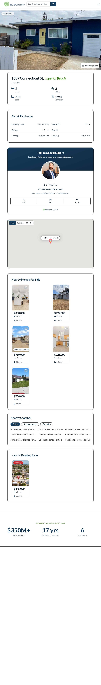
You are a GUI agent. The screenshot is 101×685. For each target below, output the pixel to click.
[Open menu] (98, 4)
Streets (29, 223)
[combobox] (38, 3)
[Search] (53, 4)
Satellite (20, 223)
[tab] (15, 424)
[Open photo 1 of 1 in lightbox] (50, 40)
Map (12, 223)
